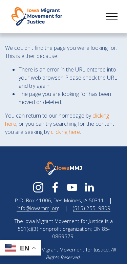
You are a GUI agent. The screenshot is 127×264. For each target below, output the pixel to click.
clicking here (65, 132)
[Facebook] (55, 187)
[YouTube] (72, 187)
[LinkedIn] (89, 187)
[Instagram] (38, 187)
